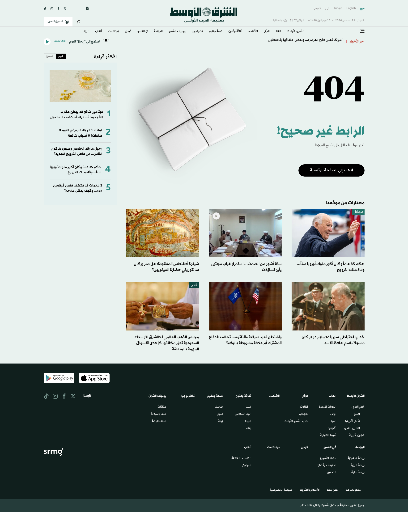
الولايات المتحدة (327, 407)
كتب (248, 407)
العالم (278, 31)
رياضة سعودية (356, 458)
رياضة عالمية (358, 472)
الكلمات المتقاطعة (241, 458)
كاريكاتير (303, 414)
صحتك (219, 407)
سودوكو (246, 465)
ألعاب (98, 31)
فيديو (128, 31)
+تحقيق (331, 472)
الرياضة (158, 31)
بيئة (220, 421)
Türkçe (337, 8)
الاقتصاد (253, 31)
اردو (327, 8)
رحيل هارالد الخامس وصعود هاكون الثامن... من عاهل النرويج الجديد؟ (76, 151)
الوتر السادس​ (243, 414)
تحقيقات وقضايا (327, 465)
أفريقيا (332, 428)
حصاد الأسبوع (328, 458)
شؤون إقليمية (357, 435)
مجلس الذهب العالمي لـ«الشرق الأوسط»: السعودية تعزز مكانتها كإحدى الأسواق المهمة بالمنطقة (166, 343)
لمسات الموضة (159, 421)
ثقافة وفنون (235, 31)
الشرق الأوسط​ (295, 31)
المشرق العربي (352, 428)
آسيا (333, 421)
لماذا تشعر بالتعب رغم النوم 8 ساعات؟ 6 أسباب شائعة (80, 133)
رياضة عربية (358, 465)
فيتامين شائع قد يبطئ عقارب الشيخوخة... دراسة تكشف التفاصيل (76, 115)
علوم (220, 414)
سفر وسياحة (158, 414)
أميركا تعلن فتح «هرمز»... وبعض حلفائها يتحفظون (305, 41)
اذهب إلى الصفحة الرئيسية (331, 170)
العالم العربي (358, 407)
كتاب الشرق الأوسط (296, 421)
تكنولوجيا (197, 31)
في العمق (142, 31)
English (351, 8)
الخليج (356, 414)
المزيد (86, 31)
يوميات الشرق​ (177, 31)
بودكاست (113, 31)
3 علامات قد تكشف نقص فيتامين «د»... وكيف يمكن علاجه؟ (77, 188)
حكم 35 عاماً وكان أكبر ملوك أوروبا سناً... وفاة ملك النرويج (75, 170)
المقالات (304, 407)
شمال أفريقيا (352, 421)
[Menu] (362, 31)
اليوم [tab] (61, 56)
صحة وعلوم (215, 31)
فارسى (317, 8)
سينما (248, 421)
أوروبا (333, 414)
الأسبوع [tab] (50, 56)
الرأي (267, 31)
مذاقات (161, 407)
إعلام (248, 428)
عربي (362, 8)
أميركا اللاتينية (328, 435)
